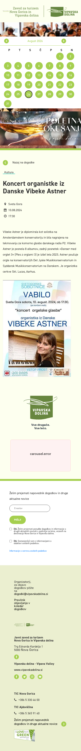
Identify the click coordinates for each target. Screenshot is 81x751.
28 (49, 94)
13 (38, 75)
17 (7, 85)
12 (28, 75)
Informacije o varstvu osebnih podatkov (28, 550)
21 (49, 85)
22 (59, 85)
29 (59, 94)
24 (7, 94)
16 (70, 75)
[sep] (63, 41)
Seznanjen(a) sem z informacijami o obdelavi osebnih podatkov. (32, 542)
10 (7, 75)
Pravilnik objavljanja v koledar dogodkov (22, 604)
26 (28, 94)
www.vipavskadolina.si (28, 669)
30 (70, 94)
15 (59, 75)
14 (49, 75)
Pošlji (17, 519)
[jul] (6, 41)
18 (18, 85)
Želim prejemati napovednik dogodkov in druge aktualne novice (35, 722)
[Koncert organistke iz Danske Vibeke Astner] (37, 328)
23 (70, 85)
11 (18, 75)
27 (38, 94)
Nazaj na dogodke (23, 162)
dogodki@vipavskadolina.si (31, 594)
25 (18, 94)
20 (38, 85)
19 (28, 85)
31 (7, 104)
